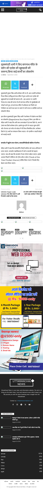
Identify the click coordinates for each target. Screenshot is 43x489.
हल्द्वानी (2, 471)
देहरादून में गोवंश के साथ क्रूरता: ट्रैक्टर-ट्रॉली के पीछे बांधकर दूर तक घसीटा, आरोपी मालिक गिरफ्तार (7, 233)
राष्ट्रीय (11, 481)
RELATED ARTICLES (13, 218)
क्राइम (33, 481)
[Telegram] (22, 405)
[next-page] (23, 238)
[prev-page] (20, 238)
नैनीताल (3, 463)
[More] (32, 85)
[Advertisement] (21, 35)
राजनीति (15, 484)
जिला (7, 61)
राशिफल (26, 484)
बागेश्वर (16, 61)
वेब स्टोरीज (32, 484)
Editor (4, 74)
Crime (2, 465)
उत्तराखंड (7, 59)
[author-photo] (21, 205)
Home (2, 59)
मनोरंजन (10, 484)
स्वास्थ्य (21, 484)
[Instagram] (18, 405)
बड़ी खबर (11, 61)
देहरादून (3, 468)
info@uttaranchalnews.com (25, 400)
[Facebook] (14, 405)
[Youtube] (30, 405)
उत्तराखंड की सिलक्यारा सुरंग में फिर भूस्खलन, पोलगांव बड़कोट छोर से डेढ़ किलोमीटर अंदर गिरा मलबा (35, 233)
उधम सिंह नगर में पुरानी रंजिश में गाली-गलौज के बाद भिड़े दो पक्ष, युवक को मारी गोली (21, 233)
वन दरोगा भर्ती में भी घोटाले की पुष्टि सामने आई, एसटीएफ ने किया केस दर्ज (33, 194)
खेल (38, 481)
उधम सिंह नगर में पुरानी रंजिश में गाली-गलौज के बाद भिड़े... (26, 427)
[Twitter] (26, 405)
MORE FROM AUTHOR (28, 218)
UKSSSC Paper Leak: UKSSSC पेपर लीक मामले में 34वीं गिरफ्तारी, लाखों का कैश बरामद (10, 194)
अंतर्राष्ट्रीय (18, 481)
